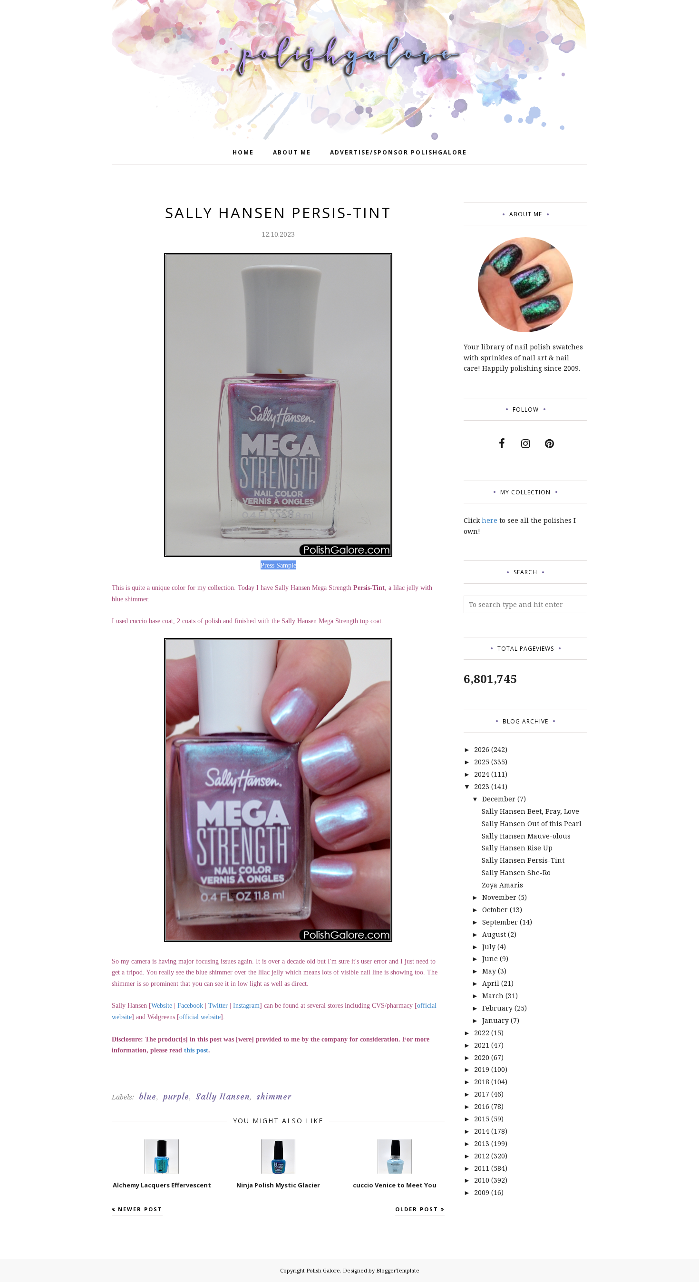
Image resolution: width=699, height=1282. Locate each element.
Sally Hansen (223, 1096)
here (489, 520)
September (500, 921)
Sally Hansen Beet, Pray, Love (530, 811)
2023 (481, 786)
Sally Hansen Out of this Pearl (532, 823)
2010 (481, 1180)
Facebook (190, 1005)
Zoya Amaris (502, 884)
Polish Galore (323, 1270)
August (494, 934)
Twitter (218, 1005)
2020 (481, 1057)
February (497, 1007)
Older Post (416, 1209)
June (490, 958)
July (488, 946)
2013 (481, 1143)
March (493, 995)
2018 (481, 1081)
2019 (481, 1069)
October (495, 909)
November (499, 897)
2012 (481, 1155)
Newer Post (140, 1209)
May (489, 970)
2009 (481, 1192)
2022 (481, 1032)
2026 (481, 749)
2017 (481, 1094)
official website (200, 1017)
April (490, 983)
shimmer (273, 1096)
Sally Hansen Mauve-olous (526, 835)
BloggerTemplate (397, 1270)
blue (147, 1096)
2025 (481, 761)
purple (176, 1096)
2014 (481, 1131)
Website (161, 1005)
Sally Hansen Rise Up (517, 847)
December (498, 798)
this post (196, 1050)
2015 (481, 1118)
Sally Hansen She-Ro (516, 872)
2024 (481, 774)
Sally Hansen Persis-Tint (523, 860)
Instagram (246, 1005)
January (495, 1020)
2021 (481, 1045)
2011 (481, 1168)
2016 (481, 1106)
